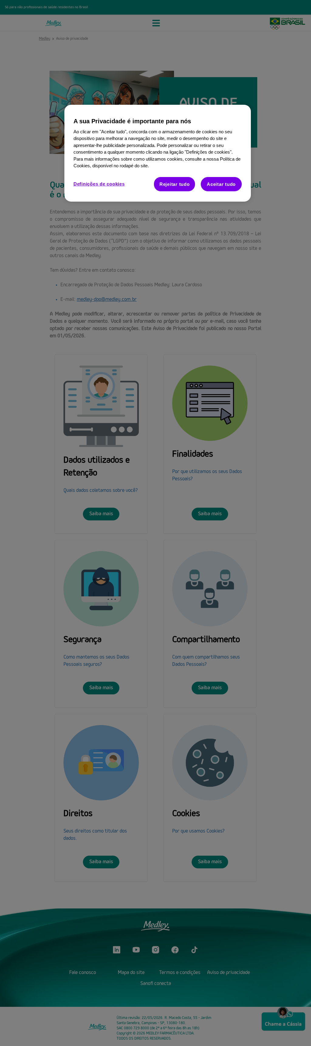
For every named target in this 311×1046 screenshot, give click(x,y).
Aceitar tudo (221, 184)
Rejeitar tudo (174, 184)
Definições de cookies (99, 183)
